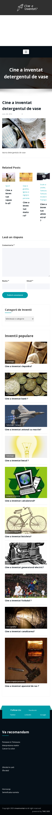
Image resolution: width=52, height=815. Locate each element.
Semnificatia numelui (10, 792)
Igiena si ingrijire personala (27, 195)
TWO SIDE (46, 811)
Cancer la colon (8, 748)
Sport (7, 186)
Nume (5, 281)
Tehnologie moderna (44, 195)
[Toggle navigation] (26, 52)
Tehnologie (44, 191)
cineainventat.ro (20, 808)
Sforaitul (5, 770)
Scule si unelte (43, 186)
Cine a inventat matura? (26, 209)
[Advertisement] (26, 31)
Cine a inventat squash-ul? (8, 197)
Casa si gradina (26, 187)
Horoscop (6, 789)
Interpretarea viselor (10, 745)
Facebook (33, 710)
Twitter (13, 715)
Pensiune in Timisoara (11, 742)
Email (30, 281)
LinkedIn (28, 715)
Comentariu (8, 245)
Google (43, 715)
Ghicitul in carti (8, 767)
